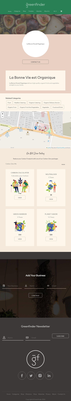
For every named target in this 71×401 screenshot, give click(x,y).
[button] (35, 128)
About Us (46, 11)
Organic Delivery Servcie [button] (52, 103)
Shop (24, 11)
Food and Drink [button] (58, 107)
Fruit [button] (9, 103)
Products (31, 11)
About (54, 394)
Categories (17, 11)
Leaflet (49, 147)
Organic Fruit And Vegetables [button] (29, 107)
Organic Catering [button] (34, 103)
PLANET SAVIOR (51, 214)
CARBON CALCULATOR (20, 173)
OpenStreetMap (61, 147)
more (63, 164)
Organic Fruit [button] (12, 107)
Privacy (48, 394)
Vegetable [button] (45, 107)
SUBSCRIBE (60, 336)
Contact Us (61, 394)
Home (9, 11)
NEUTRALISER (51, 174)
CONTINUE (35, 295)
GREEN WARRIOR (20, 214)
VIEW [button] (20, 198)
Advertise (39, 11)
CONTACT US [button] (35, 62)
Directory (29, 394)
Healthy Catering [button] (20, 103)
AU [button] (55, 11)
